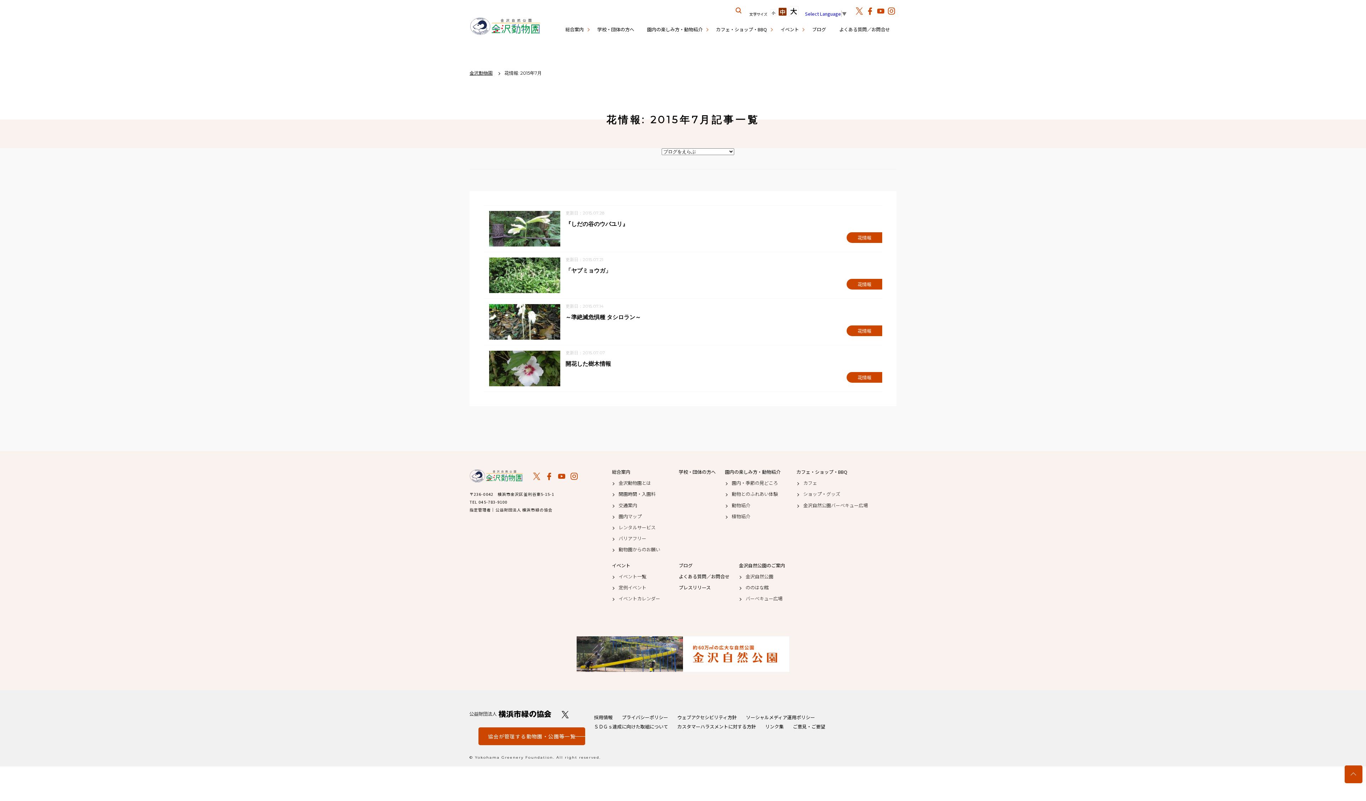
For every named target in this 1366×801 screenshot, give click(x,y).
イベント (789, 29)
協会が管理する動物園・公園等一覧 (532, 736)
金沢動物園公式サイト (505, 27)
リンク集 (774, 726)
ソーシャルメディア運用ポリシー (780, 717)
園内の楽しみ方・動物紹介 (675, 29)
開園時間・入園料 (637, 494)
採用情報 (603, 717)
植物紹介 (741, 516)
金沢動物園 (496, 476)
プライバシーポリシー (645, 717)
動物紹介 (741, 505)
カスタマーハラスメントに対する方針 (716, 726)
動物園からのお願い (639, 549)
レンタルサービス (637, 527)
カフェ (810, 483)
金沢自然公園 (759, 576)
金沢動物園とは (635, 483)
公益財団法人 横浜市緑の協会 (510, 714)
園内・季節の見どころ (755, 483)
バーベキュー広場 (764, 598)
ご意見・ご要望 (809, 726)
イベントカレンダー (639, 598)
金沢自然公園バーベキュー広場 (835, 505)
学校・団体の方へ (615, 29)
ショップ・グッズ (821, 494)
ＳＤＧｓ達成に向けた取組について (631, 726)
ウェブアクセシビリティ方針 (707, 717)
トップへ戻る (1353, 774)
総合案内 (574, 29)
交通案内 (628, 505)
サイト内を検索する (739, 10)
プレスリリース (695, 587)
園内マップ (630, 516)
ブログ (819, 29)
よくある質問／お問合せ (864, 29)
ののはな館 (757, 587)
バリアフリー (632, 538)
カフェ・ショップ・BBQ (741, 29)
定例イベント (632, 587)
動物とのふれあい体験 (755, 494)
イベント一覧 (632, 576)
